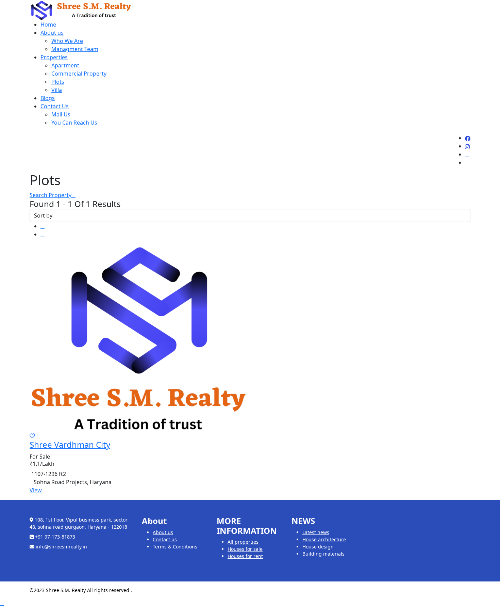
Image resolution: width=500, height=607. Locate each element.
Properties (54, 57)
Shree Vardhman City (70, 444)
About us (52, 32)
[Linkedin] (467, 158)
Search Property (50, 195)
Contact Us (54, 106)
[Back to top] (2, 603)
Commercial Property (78, 73)
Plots (57, 81)
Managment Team (74, 49)
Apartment (65, 65)
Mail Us (60, 114)
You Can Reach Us (74, 122)
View (36, 490)
